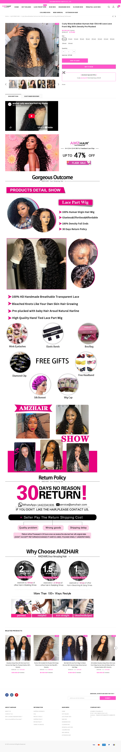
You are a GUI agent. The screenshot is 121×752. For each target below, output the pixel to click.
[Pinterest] (16, 695)
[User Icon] (113, 6)
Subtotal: (64, 55)
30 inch (70, 43)
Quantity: (64, 48)
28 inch (64, 43)
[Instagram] (11, 695)
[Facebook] (7, 695)
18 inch (88, 39)
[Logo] (6, 6)
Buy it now (89, 67)
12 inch (70, 39)
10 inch (64, 39)
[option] (32, 50)
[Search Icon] (109, 7)
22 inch (100, 39)
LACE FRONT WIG (15, 16)
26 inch (112, 39)
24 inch (106, 39)
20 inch (94, 39)
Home (7, 16)
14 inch (76, 39)
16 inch (82, 39)
